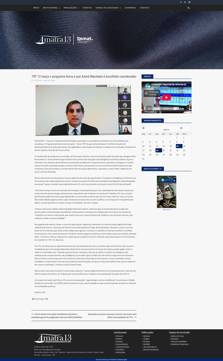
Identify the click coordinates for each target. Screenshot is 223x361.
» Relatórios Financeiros (179, 344)
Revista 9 (167, 209)
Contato (144, 8)
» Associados (120, 352)
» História (118, 339)
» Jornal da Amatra (122, 347)
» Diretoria (119, 336)
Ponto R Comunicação (118, 359)
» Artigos (145, 339)
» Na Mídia (146, 344)
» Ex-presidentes (121, 344)
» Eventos (146, 341)
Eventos (87, 8)
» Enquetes (174, 339)
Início (36, 8)
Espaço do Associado (107, 8)
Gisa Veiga (51, 80)
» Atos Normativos (149, 347)
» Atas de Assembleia (178, 341)
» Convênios (119, 349)
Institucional (50, 8)
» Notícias (146, 336)
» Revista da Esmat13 (150, 349)
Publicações (70, 8)
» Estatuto (119, 341)
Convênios (130, 8)
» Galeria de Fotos (177, 336)
